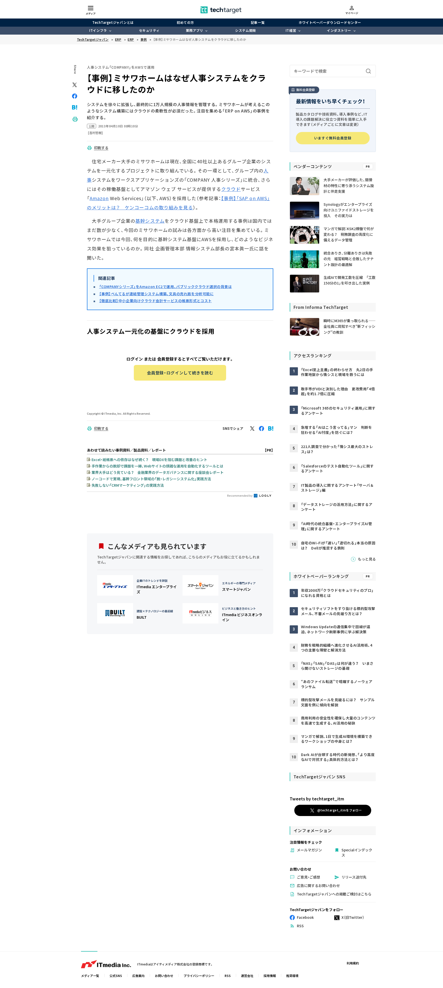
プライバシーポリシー (199, 975)
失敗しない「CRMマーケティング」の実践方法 (128, 485)
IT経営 (291, 30)
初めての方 (185, 22)
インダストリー (339, 30)
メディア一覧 (90, 975)
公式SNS (115, 975)
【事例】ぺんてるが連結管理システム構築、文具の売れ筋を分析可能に (156, 293)
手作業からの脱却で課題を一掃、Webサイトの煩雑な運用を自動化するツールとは (157, 465)
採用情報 (270, 975)
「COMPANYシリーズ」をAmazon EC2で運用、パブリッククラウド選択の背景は (165, 286)
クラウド (231, 189)
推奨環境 (292, 975)
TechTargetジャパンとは (113, 22)
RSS (228, 975)
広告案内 (138, 975)
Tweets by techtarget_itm (317, 799)
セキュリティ (149, 30)
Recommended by (240, 495)
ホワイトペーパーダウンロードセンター (330, 22)
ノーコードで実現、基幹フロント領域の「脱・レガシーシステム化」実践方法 (151, 478)
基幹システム (149, 220)
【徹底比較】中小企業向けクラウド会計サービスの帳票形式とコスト (155, 300)
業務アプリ (194, 30)
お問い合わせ (164, 975)
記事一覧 (258, 22)
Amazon (99, 198)
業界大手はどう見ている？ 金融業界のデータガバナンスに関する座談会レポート (158, 472)
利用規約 (353, 963)
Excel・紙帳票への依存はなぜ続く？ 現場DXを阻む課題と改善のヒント (149, 459)
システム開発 (245, 30)
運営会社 (247, 975)
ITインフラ (98, 30)
